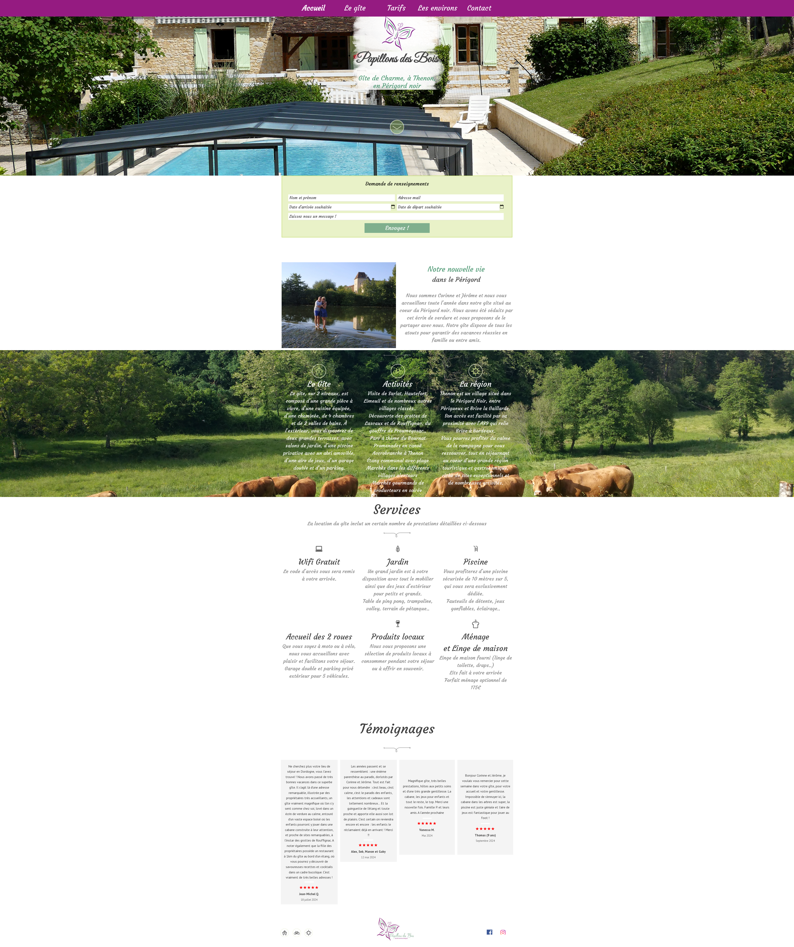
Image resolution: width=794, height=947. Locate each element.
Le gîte (355, 8)
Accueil (313, 8)
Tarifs (396, 8)
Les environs (437, 8)
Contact (479, 8)
